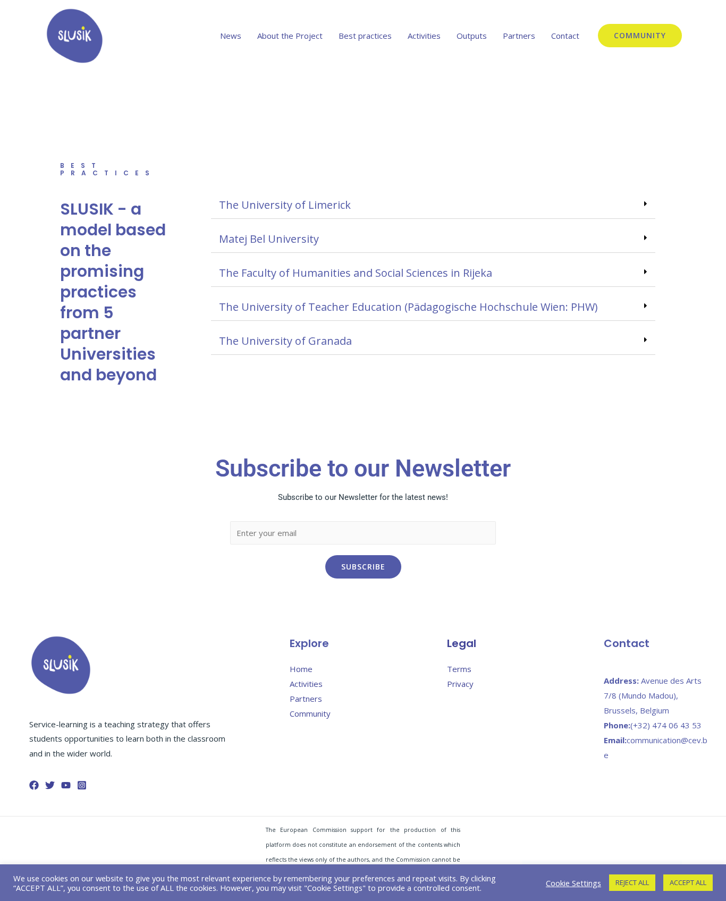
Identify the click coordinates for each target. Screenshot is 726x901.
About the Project (290, 35)
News (230, 35)
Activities (424, 35)
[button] (433, 205)
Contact (565, 35)
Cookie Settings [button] (573, 883)
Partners (519, 35)
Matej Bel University (269, 239)
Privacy (460, 683)
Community (310, 713)
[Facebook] (34, 785)
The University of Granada (285, 341)
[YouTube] (66, 785)
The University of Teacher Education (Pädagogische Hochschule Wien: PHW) (408, 307)
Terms (459, 669)
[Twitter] (50, 785)
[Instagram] (82, 785)
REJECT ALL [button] (632, 882)
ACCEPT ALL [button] (688, 882)
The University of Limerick (285, 205)
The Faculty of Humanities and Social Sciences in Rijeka (355, 273)
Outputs (472, 35)
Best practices (365, 35)
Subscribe (363, 567)
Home (301, 669)
